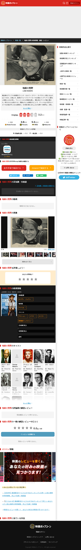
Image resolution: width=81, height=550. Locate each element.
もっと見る (27, 108)
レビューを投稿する (28, 434)
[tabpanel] (27, 467)
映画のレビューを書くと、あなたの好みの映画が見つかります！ (27, 510)
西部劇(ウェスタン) (24, 321)
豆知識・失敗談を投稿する (45, 186)
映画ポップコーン (6, 40)
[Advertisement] (40, 22)
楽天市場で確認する (12, 168)
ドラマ (32, 316)
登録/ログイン (74, 3)
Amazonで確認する (40, 168)
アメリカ (21, 307)
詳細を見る (69, 148)
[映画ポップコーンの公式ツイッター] (69, 177)
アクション (22, 316)
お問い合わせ (70, 168)
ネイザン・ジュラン (25, 299)
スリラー (41, 316)
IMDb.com (51, 249)
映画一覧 (18, 40)
